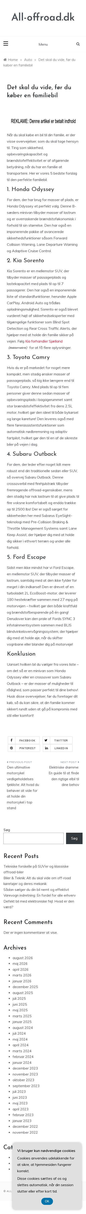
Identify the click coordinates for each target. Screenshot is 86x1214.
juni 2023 (20, 1097)
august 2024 (23, 1028)
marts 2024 (22, 1051)
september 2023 (26, 1086)
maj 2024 (20, 1039)
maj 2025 (20, 1010)
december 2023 (25, 1068)
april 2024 (20, 1045)
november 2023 (25, 1074)
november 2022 (25, 1132)
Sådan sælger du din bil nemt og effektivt (36, 889)
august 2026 (23, 958)
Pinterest (27, 748)
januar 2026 (22, 981)
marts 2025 (22, 1016)
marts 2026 (22, 975)
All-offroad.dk (43, 18)
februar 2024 (23, 1056)
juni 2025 (20, 1004)
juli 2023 (19, 1091)
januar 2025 (22, 1022)
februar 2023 (23, 1115)
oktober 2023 (23, 1080)
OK (47, 1201)
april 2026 (20, 969)
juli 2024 (19, 1033)
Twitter (61, 740)
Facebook (27, 740)
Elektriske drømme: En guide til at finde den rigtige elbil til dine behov (64, 776)
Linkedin (61, 748)
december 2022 (25, 1126)
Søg (6, 830)
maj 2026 (20, 963)
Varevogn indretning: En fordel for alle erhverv (39, 895)
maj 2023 (20, 1103)
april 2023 (20, 1109)
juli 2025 (19, 998)
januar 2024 (22, 1062)
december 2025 (25, 987)
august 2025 (23, 993)
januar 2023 (22, 1121)
